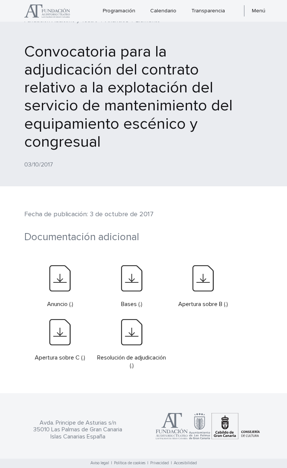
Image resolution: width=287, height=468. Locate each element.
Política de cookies (129, 463)
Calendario (163, 10)
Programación (119, 10)
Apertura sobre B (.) (203, 304)
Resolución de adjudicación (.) (131, 361)
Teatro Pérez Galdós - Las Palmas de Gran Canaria (51, 11)
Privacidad (159, 463)
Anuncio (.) (60, 304)
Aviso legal (99, 463)
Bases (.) (131, 304)
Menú (258, 10)
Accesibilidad (185, 463)
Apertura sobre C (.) (60, 357)
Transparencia (208, 10)
